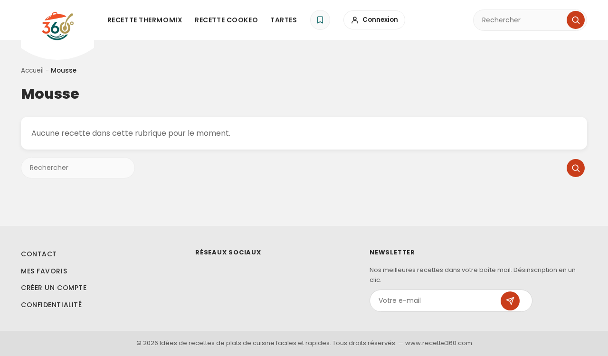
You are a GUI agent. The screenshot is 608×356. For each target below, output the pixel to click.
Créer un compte (53, 287)
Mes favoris (44, 271)
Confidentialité (51, 304)
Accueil (32, 70)
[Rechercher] (576, 20)
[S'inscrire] (510, 300)
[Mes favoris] (320, 20)
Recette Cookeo (226, 20)
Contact (39, 254)
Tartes (283, 20)
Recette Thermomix (145, 20)
